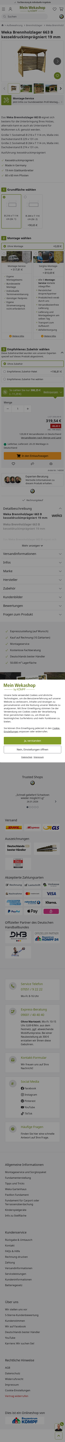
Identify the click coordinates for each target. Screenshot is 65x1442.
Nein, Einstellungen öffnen (32, 749)
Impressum (39, 757)
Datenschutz (26, 757)
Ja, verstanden (32, 740)
